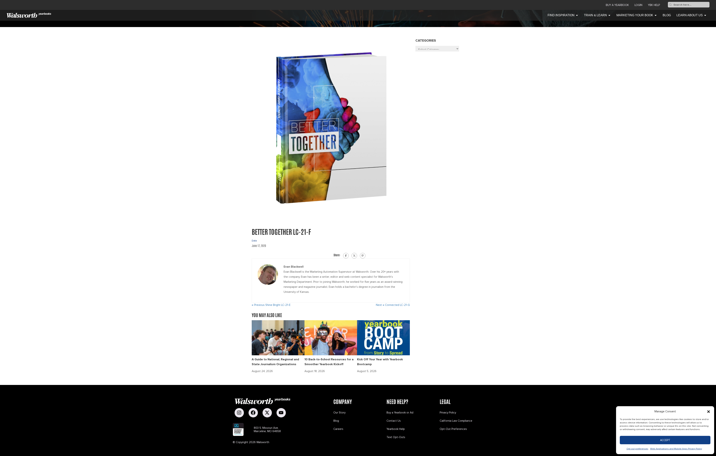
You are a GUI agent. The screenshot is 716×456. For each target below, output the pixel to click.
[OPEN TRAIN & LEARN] (609, 15)
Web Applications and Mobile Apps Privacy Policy (676, 448)
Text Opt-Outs (396, 437)
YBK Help (654, 5)
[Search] (670, 4)
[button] (708, 411)
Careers (338, 429)
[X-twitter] (267, 412)
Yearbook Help (396, 429)
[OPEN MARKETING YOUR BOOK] (655, 15)
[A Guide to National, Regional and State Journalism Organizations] (278, 337)
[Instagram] (239, 412)
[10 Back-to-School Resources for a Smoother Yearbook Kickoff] (330, 337)
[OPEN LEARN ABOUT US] (705, 15)
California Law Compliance (456, 420)
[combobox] (691, 4)
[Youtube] (281, 412)
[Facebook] (346, 255)
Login (638, 5)
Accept (665, 440)
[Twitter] (354, 255)
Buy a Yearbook (617, 5)
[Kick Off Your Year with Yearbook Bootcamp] (383, 337)
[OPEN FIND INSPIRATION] (576, 15)
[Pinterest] (362, 255)
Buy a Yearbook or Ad (400, 412)
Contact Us (394, 420)
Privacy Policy (448, 412)
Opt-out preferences (637, 448)
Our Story (339, 412)
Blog (336, 420)
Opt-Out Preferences (453, 429)
